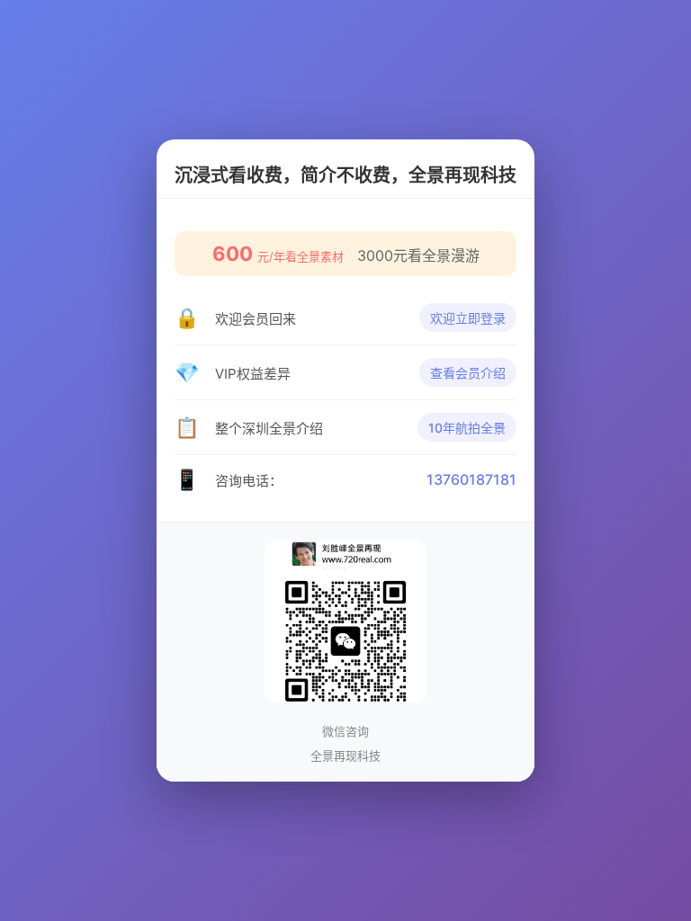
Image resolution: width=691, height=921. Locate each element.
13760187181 (471, 479)
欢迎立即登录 (468, 318)
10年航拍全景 (467, 427)
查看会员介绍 (468, 372)
